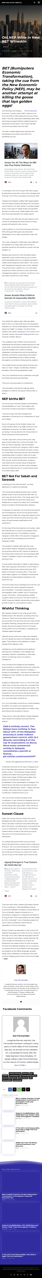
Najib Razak (22, 1078)
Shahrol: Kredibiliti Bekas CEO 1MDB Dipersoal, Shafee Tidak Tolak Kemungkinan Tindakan (27, 1114)
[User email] (21, 1002)
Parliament (7, 1080)
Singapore (17, 1080)
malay (34, 1075)
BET (31, 1073)
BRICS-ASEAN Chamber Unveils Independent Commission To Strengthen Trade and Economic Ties (28, 1101)
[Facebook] (10, 1089)
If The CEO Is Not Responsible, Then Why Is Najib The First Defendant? (28, 1129)
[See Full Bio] (26, 1065)
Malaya (5, 1078)
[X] (15, 1089)
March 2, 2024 (33, 762)
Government (14, 1075)
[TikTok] (21, 1275)
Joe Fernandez (18, 51)
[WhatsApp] (19, 1089)
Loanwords (25, 1075)
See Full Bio (19, 1065)
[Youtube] (31, 1275)
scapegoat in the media (25, 332)
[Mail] (18, 1275)
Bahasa (25, 1073)
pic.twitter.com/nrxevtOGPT (19, 756)
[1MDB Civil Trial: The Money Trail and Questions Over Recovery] (8, 1148)
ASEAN (17, 1105)
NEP (30, 1078)
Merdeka (13, 1078)
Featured (18, 1118)
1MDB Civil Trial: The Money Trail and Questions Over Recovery (26, 1144)
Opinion (6, 47)
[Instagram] (14, 1275)
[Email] (23, 1089)
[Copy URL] (28, 1089)
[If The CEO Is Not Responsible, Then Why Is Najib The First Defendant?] (8, 1133)
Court (5, 1075)
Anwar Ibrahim (15, 1073)
